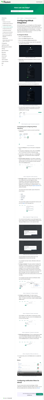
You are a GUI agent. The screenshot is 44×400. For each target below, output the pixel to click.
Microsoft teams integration (7, 33)
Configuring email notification (8, 32)
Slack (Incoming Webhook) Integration (7, 36)
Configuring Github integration (30, 18)
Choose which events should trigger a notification (8, 41)
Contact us (29, 395)
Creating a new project (6, 21)
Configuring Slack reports (7, 25)
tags (23, 203)
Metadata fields (5, 38)
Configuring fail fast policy (7, 28)
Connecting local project (7, 30)
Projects (22, 18)
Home (18, 18)
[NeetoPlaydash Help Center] (6, 2)
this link (38, 388)
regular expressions (36, 185)
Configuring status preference (8, 23)
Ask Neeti (39, 394)
